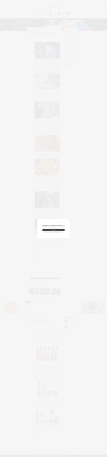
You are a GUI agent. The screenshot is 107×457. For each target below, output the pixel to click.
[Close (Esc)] (68, 220)
